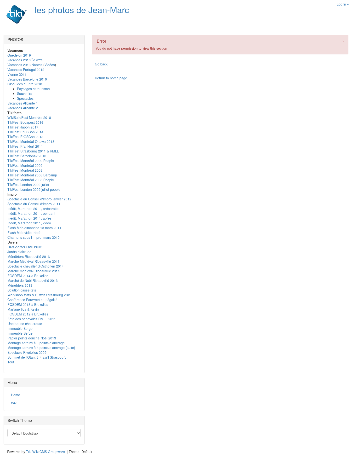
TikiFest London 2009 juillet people (33, 189)
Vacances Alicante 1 (22, 103)
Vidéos (50, 64)
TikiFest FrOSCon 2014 (25, 131)
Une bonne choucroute (24, 323)
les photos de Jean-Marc (82, 9)
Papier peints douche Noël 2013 (31, 338)
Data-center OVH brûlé (24, 246)
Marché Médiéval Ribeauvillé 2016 (33, 261)
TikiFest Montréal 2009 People (30, 160)
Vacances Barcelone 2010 (27, 79)
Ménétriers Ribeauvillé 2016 (28, 256)
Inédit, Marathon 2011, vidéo (29, 223)
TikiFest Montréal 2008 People (30, 179)
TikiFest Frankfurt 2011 (25, 146)
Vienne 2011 (17, 74)
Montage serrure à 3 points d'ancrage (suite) (41, 347)
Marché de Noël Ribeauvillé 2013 (32, 280)
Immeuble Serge (20, 328)
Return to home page (111, 78)
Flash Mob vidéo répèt (24, 232)
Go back (101, 64)
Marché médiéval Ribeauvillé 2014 (33, 270)
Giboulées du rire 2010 (24, 83)
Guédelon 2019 (19, 55)
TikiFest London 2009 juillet (28, 184)
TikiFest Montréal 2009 (24, 165)
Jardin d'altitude (19, 251)
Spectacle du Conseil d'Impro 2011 (33, 203)
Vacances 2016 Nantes (24, 64)
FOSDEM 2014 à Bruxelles (27, 275)
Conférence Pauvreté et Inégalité (32, 299)
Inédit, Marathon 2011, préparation (33, 208)
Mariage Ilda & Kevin (23, 309)
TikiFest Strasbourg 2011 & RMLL (33, 151)
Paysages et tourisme (33, 88)
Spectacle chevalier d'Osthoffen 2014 (35, 266)
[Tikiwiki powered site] (14, 14)
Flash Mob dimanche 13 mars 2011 (34, 227)
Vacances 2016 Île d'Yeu (26, 60)
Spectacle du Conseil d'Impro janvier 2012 (39, 199)
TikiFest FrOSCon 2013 (25, 136)
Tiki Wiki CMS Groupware (46, 451)
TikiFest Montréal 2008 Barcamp (32, 175)
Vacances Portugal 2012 (25, 69)
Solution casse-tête (21, 290)
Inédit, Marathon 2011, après (29, 218)
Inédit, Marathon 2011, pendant (31, 213)
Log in (342, 4)
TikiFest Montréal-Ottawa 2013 (30, 141)
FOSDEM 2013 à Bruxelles (27, 304)
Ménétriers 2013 (19, 285)
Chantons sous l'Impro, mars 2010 (33, 237)
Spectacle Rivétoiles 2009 (26, 352)
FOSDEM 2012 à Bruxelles (27, 314)
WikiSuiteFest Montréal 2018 (29, 117)
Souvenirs (24, 93)
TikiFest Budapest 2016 (25, 122)
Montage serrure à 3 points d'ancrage (36, 342)
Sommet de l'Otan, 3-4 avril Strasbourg (37, 357)
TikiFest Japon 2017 (22, 127)
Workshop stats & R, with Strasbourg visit (38, 294)
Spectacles (25, 98)
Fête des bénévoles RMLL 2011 (31, 318)
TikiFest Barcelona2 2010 (26, 155)
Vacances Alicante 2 (22, 107)
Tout (10, 362)
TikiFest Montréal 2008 (24, 170)
